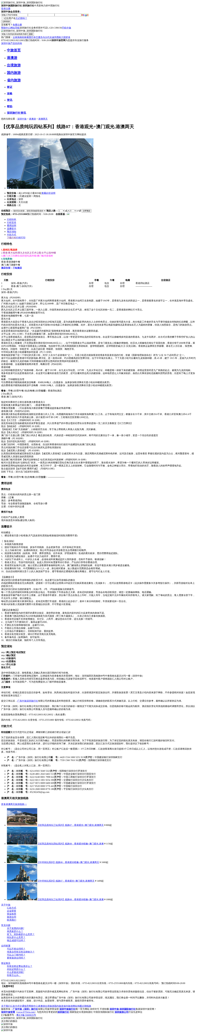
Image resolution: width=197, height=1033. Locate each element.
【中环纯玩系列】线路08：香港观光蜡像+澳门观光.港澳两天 (68, 862)
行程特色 (11, 219)
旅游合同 (11, 917)
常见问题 (5, 925)
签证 (9, 86)
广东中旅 (22, 701)
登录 (3, 8)
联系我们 (11, 920)
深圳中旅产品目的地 (11, 43)
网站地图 (77, 1006)
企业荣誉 (11, 911)
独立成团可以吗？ (16, 940)
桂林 (24, 37)
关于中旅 (5, 905)
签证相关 (5, 963)
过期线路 (86, 1006)
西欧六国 (61, 37)
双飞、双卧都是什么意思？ (21, 934)
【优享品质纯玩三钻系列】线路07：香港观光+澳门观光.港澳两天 (70, 825)
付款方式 (11, 234)
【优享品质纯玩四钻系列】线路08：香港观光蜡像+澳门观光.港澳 (70, 843)
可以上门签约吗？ (16, 955)
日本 (33, 37)
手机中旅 (66, 28)
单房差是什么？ (15, 931)
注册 (8, 8)
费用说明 (11, 225)
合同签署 (5, 946)
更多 (68, 37)
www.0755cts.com (25, 1012)
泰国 (29, 37)
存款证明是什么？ (16, 969)
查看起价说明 (48, 193)
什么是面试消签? (15, 972)
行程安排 (11, 222)
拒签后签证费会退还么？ (19, 966)
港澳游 (12, 58)
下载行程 (11, 237)
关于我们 (5, 1006)
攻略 (9, 93)
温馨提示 (11, 228)
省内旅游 (14, 80)
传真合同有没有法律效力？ (21, 952)
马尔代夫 (47, 37)
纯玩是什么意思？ (16, 937)
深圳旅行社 (32, 701)
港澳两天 (43, 119)
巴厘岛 (39, 37)
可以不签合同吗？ (16, 949)
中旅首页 (14, 50)
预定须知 (11, 231)
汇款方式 (11, 908)
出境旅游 (14, 65)
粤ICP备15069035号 (26, 1015)
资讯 (9, 99)
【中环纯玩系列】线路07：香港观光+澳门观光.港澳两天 (65, 881)
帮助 (9, 106)
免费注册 (17, 24)
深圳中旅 (22, 119)
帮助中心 (5, 28)
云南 (15, 37)
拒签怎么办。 (14, 975)
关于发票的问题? (15, 928)
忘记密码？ (21, 18)
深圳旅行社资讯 (16, 112)
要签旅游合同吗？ (16, 958)
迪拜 (54, 37)
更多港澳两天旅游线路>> (14, 804)
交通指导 (24, 1006)
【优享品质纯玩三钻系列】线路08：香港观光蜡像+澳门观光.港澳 (70, 899)
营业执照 (11, 914)
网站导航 (15, 28)
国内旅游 (14, 73)
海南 (19, 37)
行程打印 (20, 237)
